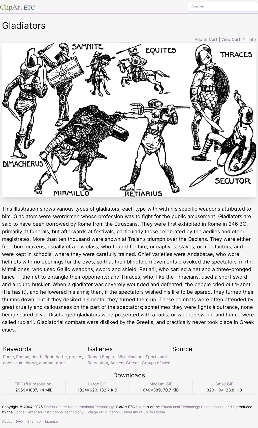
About (7, 421)
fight (49, 356)
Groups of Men (156, 362)
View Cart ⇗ (233, 39)
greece (75, 356)
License (51, 421)
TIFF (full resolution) (34, 383)
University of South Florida (143, 412)
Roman (22, 356)
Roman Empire (101, 356)
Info (252, 39)
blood (31, 362)
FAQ (19, 421)
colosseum (13, 362)
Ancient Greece (125, 362)
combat (46, 362)
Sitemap (34, 421)
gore (60, 362)
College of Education (103, 412)
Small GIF (224, 383)
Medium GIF (160, 383)
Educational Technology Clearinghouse (192, 407)
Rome (8, 356)
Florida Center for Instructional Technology (79, 407)
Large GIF (97, 383)
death (36, 356)
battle (61, 356)
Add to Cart (206, 39)
